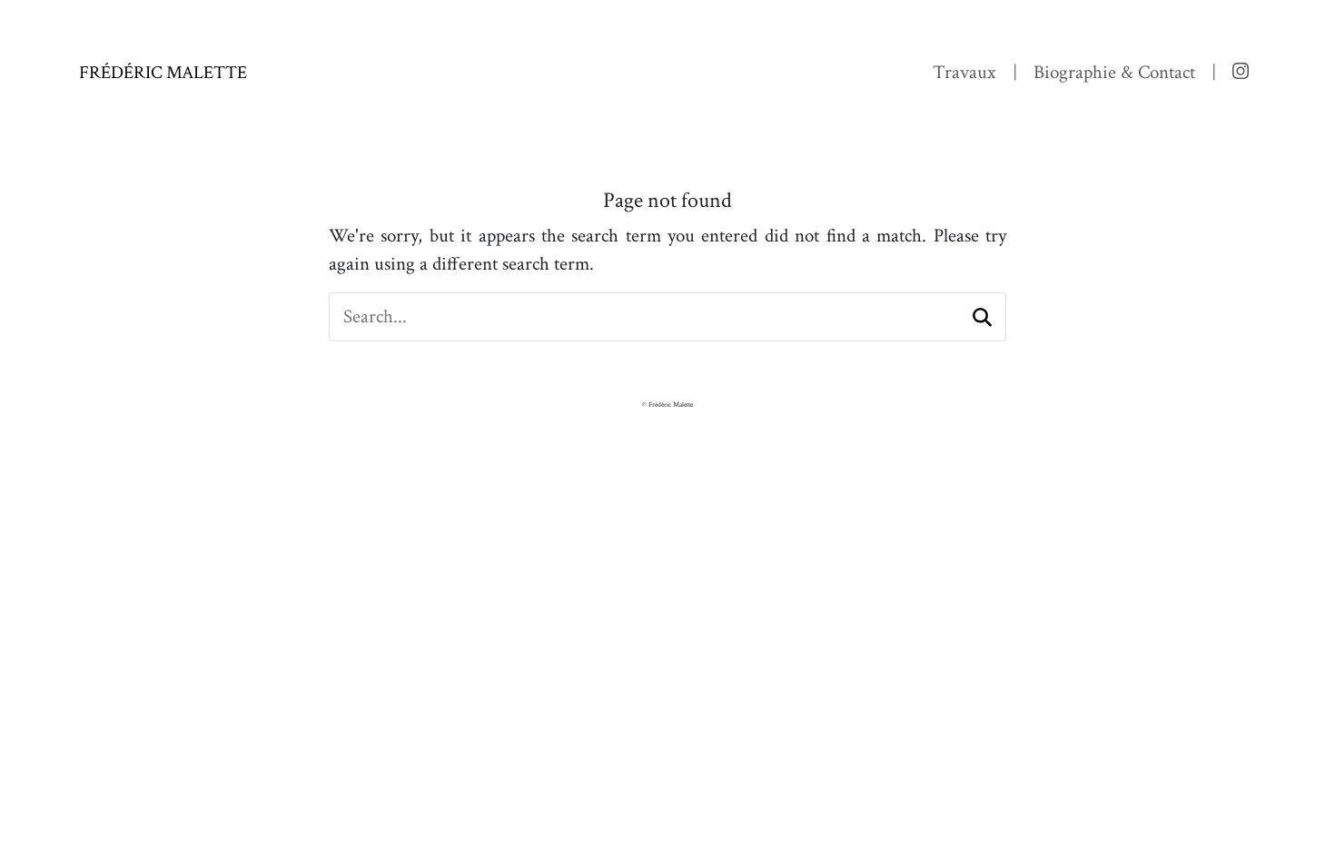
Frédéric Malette (163, 72)
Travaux (964, 72)
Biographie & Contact (1114, 72)
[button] (982, 317)
